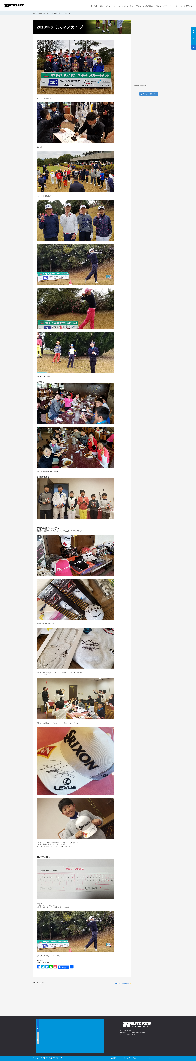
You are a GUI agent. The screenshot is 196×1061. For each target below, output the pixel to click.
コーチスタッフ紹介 (125, 6)
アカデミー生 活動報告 (121, 984)
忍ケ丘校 (94, 6)
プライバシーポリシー (131, 1058)
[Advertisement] (54, 998)
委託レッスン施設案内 (144, 6)
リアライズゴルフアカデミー (42, 13)
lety (149, 1058)
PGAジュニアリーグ (163, 6)
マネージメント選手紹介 (183, 6)
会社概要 (113, 1058)
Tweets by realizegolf (140, 85)
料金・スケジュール (107, 6)
